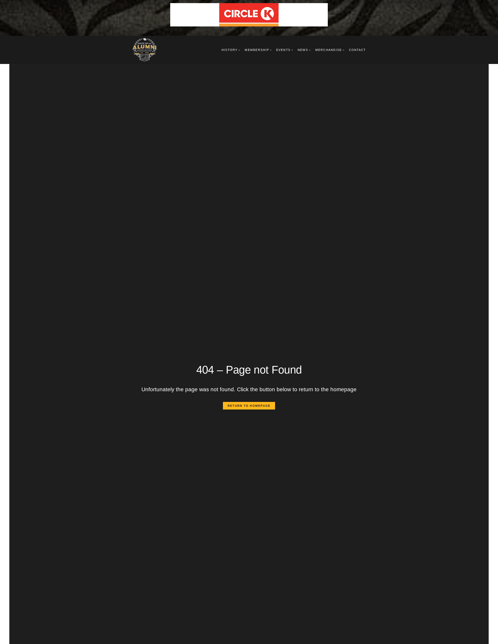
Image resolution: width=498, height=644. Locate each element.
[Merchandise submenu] (343, 50)
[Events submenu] (292, 50)
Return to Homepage (249, 405)
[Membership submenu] (271, 50)
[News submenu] (310, 50)
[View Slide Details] (249, 14)
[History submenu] (239, 50)
